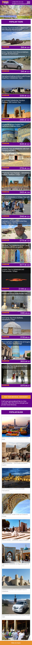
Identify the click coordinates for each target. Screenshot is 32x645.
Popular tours (16, 22)
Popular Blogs (16, 412)
